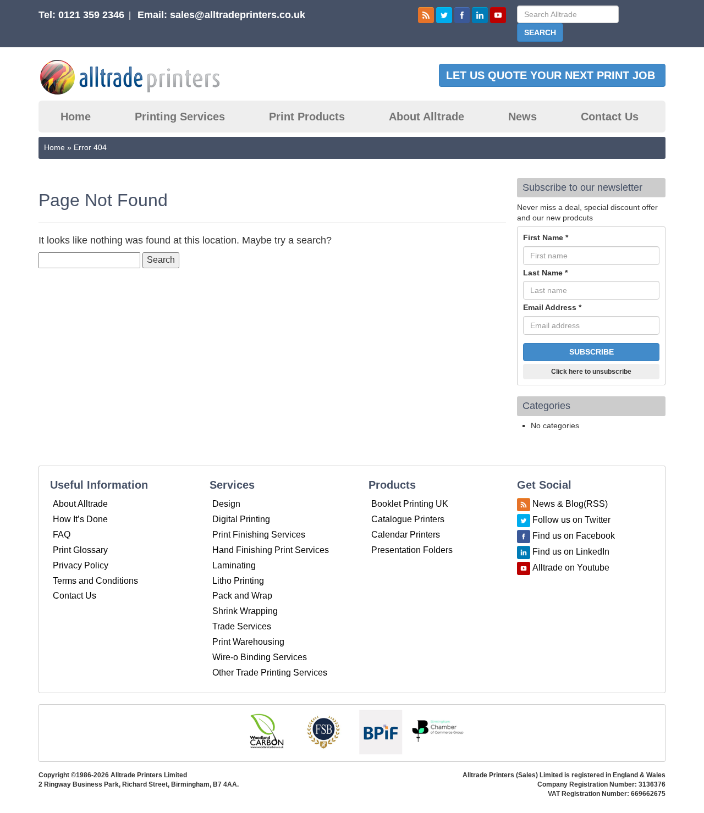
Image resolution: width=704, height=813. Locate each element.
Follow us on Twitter (571, 520)
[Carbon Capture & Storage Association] (266, 732)
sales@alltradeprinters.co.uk (237, 14)
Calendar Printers (405, 534)
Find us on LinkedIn (570, 552)
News (522, 116)
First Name (545, 237)
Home (76, 116)
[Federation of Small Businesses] (323, 732)
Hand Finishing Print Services (270, 550)
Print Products (307, 116)
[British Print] (380, 732)
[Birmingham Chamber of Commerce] (437, 732)
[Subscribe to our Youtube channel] (498, 14)
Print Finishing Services (258, 534)
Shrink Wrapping (245, 611)
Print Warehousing (248, 641)
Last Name (545, 272)
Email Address (552, 307)
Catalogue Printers (407, 519)
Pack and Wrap (242, 595)
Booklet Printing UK (409, 503)
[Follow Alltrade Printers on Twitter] (444, 14)
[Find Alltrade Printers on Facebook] (462, 14)
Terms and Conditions (95, 580)
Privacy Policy (80, 565)
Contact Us (610, 116)
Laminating (234, 565)
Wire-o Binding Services (259, 657)
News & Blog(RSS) (570, 504)
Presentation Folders (412, 550)
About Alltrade (426, 116)
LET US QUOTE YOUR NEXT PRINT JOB (552, 75)
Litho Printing (238, 580)
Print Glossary (80, 550)
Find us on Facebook (573, 536)
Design (226, 503)
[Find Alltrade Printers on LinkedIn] (480, 14)
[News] (426, 14)
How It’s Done (80, 519)
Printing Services (180, 116)
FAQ (61, 534)
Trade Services (241, 626)
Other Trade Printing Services (269, 672)
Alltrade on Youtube (570, 568)
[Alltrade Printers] (139, 77)
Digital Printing (241, 519)
